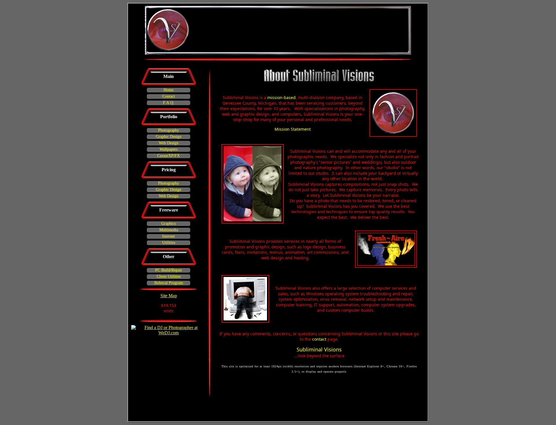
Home (168, 90)
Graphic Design (168, 136)
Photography (168, 130)
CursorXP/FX (168, 156)
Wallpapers (169, 149)
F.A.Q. (168, 103)
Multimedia (168, 230)
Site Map (168, 295)
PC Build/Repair (168, 270)
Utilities (168, 242)
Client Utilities (169, 276)
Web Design (168, 143)
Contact (168, 96)
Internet (168, 236)
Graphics (168, 223)
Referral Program (168, 283)
